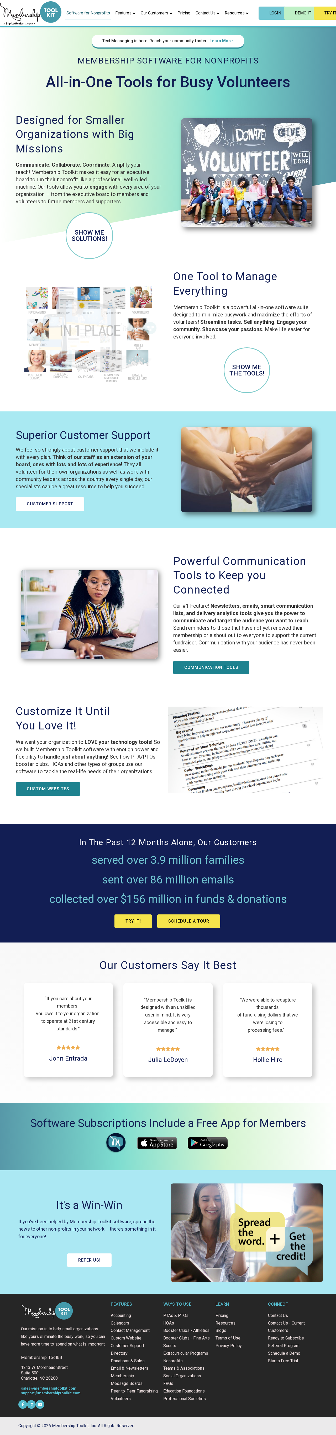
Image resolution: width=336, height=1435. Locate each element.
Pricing (183, 12)
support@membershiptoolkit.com (51, 1393)
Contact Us (206, 12)
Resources (235, 12)
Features (123, 12)
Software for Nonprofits (88, 12)
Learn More (221, 40)
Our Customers (154, 12)
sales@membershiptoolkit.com (48, 1388)
